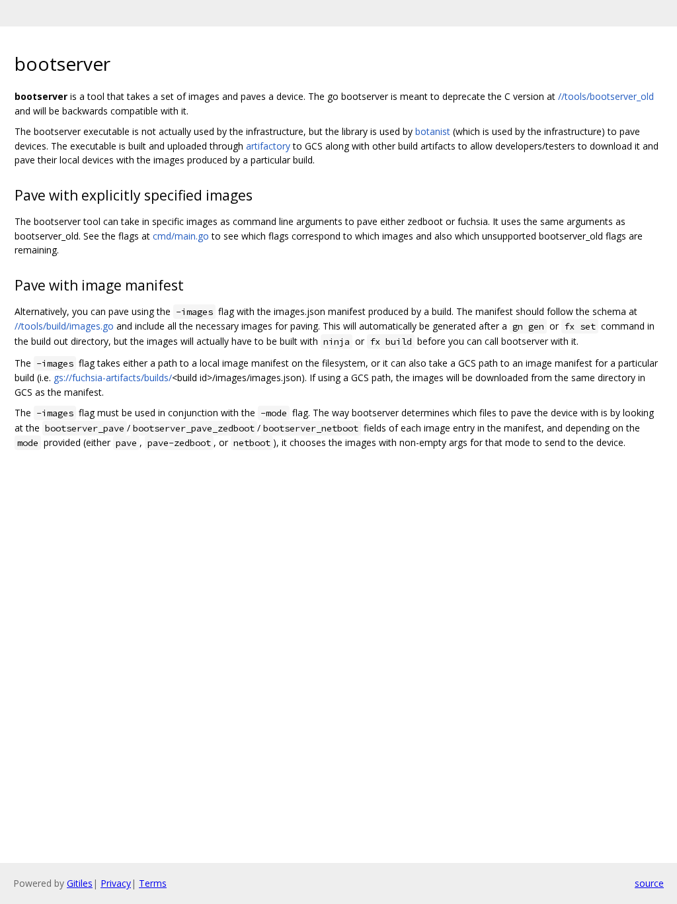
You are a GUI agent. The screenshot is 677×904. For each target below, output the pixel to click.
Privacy (115, 883)
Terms (153, 883)
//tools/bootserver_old (606, 96)
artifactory (268, 146)
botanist (432, 131)
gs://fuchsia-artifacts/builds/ (113, 377)
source (649, 883)
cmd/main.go (181, 236)
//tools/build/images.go (64, 326)
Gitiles (80, 883)
